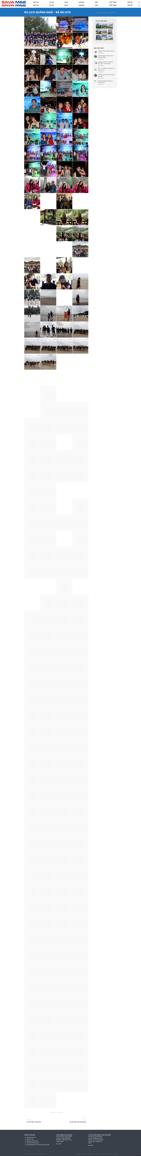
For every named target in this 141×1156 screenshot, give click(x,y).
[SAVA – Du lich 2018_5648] (48, 715)
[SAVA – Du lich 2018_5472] (80, 410)
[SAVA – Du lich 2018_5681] (64, 811)
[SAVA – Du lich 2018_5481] (64, 426)
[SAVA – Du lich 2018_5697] (64, 859)
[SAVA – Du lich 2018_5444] (64, 378)
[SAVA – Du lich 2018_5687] (32, 843)
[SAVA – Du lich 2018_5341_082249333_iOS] (80, 201)
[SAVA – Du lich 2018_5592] (32, 603)
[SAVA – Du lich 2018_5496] (80, 442)
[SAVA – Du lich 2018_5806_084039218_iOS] (48, 1052)
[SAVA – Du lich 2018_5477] (48, 426)
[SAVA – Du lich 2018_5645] (64, 699)
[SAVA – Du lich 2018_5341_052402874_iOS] (48, 185)
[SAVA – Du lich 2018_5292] (64, 121)
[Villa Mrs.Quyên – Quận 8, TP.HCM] (99, 37)
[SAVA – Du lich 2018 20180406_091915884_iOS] (64, 25)
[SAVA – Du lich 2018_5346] (64, 265)
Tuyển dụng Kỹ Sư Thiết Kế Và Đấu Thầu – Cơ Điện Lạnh (105, 62)
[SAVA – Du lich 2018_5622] (80, 651)
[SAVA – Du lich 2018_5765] (64, 972)
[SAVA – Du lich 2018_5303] (48, 137)
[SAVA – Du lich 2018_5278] (80, 105)
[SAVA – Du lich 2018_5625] (32, 667)
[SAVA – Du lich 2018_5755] (80, 956)
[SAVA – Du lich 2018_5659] (32, 747)
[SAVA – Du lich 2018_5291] (48, 121)
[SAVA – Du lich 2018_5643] (48, 699)
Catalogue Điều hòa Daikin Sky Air (106, 51)
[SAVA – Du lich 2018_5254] (80, 73)
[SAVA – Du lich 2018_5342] (48, 265)
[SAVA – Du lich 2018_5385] (80, 298)
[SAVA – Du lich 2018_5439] (32, 378)
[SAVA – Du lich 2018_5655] (32, 731)
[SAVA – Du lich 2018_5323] (80, 153)
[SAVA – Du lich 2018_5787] (64, 1004)
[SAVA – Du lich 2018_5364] (80, 265)
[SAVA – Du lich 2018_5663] (64, 747)
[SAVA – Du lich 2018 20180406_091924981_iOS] (80, 25)
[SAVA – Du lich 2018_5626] (48, 667)
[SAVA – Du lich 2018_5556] (48, 538)
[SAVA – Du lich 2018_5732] (64, 924)
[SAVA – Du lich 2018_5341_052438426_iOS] (64, 185)
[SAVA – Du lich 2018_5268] (80, 89)
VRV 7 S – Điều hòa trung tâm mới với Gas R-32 (106, 69)
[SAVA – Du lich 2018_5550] (64, 522)
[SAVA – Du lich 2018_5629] (80, 667)
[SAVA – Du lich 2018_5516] (80, 474)
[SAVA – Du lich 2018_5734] (80, 924)
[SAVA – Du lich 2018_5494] (64, 442)
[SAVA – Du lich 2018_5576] (64, 570)
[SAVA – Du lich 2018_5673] (80, 779)
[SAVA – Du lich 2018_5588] (80, 586)
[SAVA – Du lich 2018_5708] (80, 875)
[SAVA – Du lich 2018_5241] (80, 57)
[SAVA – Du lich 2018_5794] (64, 1020)
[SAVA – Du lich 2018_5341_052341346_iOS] (32, 185)
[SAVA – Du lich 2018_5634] (64, 683)
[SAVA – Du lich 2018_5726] (80, 908)
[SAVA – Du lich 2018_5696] (48, 859)
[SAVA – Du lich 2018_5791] (32, 1020)
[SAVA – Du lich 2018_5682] (80, 811)
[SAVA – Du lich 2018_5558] (80, 538)
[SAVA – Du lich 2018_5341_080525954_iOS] (64, 201)
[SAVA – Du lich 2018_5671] (48, 779)
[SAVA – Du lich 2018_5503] (80, 458)
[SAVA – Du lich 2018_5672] (64, 779)
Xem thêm (58, 1143)
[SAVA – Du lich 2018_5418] (80, 346)
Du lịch (55, 1112)
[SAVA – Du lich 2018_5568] (80, 554)
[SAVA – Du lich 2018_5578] (80, 570)
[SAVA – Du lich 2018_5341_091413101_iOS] (32, 233)
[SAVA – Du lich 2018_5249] (32, 73)
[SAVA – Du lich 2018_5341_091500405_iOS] (80, 233)
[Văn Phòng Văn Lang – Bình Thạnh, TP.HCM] (110, 31)
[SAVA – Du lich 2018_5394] (64, 314)
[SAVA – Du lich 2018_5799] (64, 1036)
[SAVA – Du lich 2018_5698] (80, 859)
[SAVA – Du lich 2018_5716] (80, 892)
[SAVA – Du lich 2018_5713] (48, 892)
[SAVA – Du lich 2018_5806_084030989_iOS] (32, 1052)
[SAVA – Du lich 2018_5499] (48, 458)
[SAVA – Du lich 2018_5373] (48, 281)
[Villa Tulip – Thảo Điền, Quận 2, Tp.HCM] (99, 31)
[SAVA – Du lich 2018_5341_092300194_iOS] (64, 249)
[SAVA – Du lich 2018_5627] (64, 667)
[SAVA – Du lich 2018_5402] (48, 330)
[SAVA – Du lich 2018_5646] (80, 699)
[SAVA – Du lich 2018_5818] (32, 1100)
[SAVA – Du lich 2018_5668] (64, 763)
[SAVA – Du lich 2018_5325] (32, 169)
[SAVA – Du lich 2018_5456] (80, 394)
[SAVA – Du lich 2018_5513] (64, 474)
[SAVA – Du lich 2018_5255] (32, 89)
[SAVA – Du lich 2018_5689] (64, 843)
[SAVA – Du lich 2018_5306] (64, 137)
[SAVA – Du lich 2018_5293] (80, 121)
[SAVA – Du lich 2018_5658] (80, 731)
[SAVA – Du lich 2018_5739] (64, 940)
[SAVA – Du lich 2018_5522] (48, 490)
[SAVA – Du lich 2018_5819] (48, 1100)
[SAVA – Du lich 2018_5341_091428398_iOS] (48, 233)
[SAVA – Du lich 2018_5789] (80, 1004)
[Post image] (95, 51)
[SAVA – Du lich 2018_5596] (48, 603)
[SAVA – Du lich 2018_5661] (48, 747)
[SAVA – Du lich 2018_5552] (80, 522)
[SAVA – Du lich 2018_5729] (48, 924)
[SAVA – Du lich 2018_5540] (64, 506)
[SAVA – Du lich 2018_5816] (64, 1084)
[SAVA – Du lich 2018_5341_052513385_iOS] (32, 201)
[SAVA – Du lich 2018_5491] (80, 426)
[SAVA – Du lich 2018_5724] (48, 908)
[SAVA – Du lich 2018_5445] (80, 378)
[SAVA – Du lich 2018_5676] (48, 795)
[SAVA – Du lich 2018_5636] (80, 683)
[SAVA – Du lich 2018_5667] (48, 763)
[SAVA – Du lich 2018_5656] (48, 731)
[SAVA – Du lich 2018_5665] (80, 747)
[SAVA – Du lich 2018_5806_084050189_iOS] (64, 1052)
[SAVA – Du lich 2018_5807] (32, 1068)
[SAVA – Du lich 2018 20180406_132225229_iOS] (64, 41)
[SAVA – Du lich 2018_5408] (80, 330)
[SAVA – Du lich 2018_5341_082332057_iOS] (32, 217)
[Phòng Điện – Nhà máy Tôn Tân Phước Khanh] (110, 37)
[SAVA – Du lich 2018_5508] (32, 474)
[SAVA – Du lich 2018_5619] (64, 651)
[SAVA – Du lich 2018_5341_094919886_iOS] (32, 265)
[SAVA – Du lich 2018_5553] (32, 538)
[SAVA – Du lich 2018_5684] (48, 827)
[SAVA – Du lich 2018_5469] (64, 410)
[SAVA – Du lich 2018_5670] (32, 779)
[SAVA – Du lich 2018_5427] (40, 33)
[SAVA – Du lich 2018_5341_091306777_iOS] (48, 217)
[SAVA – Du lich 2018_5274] (48, 105)
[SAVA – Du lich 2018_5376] (32, 298)
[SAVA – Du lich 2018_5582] (32, 586)
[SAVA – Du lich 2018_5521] (32, 490)
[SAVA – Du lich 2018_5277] (64, 105)
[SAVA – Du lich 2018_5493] (48, 442)
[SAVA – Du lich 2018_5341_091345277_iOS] (80, 217)
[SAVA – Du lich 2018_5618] (48, 651)
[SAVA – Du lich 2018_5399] (32, 330)
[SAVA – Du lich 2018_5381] (64, 298)
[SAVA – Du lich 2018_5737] (48, 940)
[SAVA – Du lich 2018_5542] (32, 522)
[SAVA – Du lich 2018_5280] (32, 121)
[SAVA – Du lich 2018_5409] (32, 346)
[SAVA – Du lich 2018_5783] (80, 988)
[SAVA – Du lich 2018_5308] (32, 153)
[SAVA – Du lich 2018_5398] (80, 314)
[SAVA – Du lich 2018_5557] (64, 538)
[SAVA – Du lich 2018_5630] (32, 683)
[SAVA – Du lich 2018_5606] (32, 635)
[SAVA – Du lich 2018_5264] (64, 89)
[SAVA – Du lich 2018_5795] (80, 1020)
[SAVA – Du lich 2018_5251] (48, 73)
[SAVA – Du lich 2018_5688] (48, 843)
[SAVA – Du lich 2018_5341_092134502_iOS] (48, 249)
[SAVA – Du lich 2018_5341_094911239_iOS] (80, 249)
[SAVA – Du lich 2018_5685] (64, 827)
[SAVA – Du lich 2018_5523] (64, 490)
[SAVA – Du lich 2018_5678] (80, 795)
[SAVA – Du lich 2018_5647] (32, 715)
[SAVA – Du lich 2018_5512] (48, 474)
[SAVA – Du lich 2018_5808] (48, 1068)
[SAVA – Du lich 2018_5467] (48, 410)
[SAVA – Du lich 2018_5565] (48, 554)
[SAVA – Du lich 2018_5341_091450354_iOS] (64, 233)
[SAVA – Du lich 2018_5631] (48, 683)
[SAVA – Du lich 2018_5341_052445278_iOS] (80, 185)
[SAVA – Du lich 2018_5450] (48, 394)
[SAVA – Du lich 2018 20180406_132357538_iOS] (32, 57)
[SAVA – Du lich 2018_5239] (64, 57)
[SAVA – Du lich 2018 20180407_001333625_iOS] (48, 57)
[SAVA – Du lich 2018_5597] (64, 603)
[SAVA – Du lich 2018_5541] (80, 506)
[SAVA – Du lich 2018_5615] (32, 651)
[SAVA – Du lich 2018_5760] (48, 972)
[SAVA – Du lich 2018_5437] (80, 362)
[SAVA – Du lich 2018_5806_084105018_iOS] (80, 1052)
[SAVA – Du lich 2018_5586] (64, 586)
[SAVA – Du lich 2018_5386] (32, 314)
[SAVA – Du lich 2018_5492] (32, 442)
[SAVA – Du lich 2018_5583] (48, 586)
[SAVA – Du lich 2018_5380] (48, 298)
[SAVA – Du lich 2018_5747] (32, 956)
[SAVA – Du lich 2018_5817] (80, 1084)
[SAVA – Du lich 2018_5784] (32, 1004)
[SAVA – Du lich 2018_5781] (48, 988)
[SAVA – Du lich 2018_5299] (32, 137)
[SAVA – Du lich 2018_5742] (80, 940)
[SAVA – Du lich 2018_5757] (32, 972)
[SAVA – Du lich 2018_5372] (32, 281)
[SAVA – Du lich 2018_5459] (32, 410)
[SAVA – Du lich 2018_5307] (80, 137)
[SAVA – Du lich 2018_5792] (48, 1020)
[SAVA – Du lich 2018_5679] (32, 811)
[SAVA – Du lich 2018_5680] (48, 811)
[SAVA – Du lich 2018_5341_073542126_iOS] (48, 201)
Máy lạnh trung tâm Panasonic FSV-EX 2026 (105, 81)
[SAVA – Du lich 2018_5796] (32, 1036)
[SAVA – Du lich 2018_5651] (64, 715)
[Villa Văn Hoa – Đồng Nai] (99, 26)
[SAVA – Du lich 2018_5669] (80, 763)
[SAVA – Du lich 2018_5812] (80, 1068)
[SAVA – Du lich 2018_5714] (64, 892)
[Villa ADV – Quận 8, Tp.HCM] (104, 31)
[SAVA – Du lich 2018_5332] (48, 169)
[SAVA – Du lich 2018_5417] (64, 346)
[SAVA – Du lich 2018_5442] (48, 378)
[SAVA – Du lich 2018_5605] (80, 619)
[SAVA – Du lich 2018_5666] (32, 763)
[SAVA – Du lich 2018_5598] (80, 603)
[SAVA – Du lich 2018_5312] (64, 153)
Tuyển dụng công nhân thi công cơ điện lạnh (106, 75)
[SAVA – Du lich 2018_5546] (48, 522)
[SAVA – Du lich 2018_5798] (48, 1036)
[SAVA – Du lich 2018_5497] (32, 458)
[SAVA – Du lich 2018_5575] (48, 570)
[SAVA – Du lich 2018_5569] (32, 570)
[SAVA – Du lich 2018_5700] (32, 875)
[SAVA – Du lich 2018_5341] (80, 169)
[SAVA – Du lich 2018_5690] (80, 843)
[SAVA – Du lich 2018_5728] (32, 924)
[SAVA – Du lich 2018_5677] (64, 795)
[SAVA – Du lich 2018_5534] (48, 506)
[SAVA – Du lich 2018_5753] (64, 956)
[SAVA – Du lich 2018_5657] (64, 731)
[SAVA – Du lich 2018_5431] (48, 362)
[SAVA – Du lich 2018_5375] (80, 281)
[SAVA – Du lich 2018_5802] (80, 1036)
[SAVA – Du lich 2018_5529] (32, 506)
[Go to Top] (138, 1153)
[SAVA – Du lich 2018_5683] (32, 827)
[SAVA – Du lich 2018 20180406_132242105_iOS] (80, 41)
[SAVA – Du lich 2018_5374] (64, 281)
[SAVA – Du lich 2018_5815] (48, 1084)
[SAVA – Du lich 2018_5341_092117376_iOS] (32, 249)
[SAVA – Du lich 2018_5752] (48, 956)
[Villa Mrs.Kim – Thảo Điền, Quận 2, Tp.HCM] (104, 37)
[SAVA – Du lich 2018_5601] (48, 619)
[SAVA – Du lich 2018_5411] (48, 346)
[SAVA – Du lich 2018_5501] (64, 458)
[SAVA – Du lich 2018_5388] (48, 314)
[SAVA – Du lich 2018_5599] (32, 619)
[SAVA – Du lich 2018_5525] (80, 490)
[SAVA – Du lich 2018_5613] (64, 635)
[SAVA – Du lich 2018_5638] (32, 699)
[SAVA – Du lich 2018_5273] (32, 105)
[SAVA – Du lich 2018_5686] (80, 827)
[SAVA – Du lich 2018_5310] (48, 153)
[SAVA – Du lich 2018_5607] (48, 635)
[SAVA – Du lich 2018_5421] (32, 362)
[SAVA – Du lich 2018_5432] (64, 362)
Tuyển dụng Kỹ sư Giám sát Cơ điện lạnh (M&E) (105, 56)
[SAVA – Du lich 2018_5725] (64, 908)
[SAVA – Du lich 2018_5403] (64, 330)
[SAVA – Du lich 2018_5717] (32, 908)
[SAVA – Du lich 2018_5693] (32, 859)
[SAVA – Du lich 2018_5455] (64, 394)
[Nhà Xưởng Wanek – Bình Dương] (104, 26)
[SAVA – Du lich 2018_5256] (48, 89)
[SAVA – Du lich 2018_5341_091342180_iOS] (64, 217)
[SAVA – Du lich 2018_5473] (32, 426)
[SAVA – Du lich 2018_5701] (48, 875)
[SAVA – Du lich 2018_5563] (32, 554)
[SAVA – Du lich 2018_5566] (64, 554)
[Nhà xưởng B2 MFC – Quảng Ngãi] (110, 26)
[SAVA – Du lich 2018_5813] (32, 1084)
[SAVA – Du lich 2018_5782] (64, 988)
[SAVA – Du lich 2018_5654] (80, 715)
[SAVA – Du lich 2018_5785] (48, 1004)
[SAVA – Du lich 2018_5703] (64, 875)
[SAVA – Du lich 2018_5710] (32, 892)
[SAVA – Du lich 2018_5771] (80, 972)
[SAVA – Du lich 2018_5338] (64, 169)
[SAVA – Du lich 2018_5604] (64, 619)
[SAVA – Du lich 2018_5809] (64, 1068)
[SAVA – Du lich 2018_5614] (80, 635)
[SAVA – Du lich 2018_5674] (32, 795)
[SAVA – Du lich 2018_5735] (32, 940)
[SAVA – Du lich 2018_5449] (32, 394)
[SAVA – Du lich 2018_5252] (64, 73)
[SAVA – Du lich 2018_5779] (32, 988)
